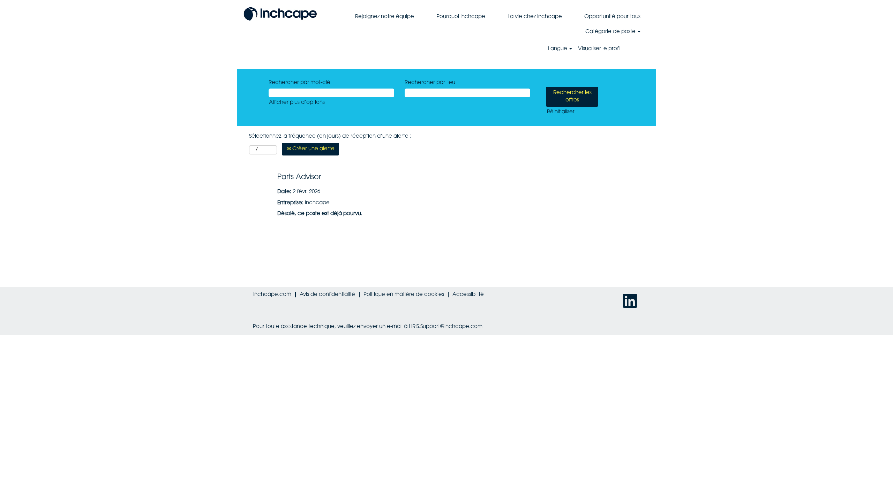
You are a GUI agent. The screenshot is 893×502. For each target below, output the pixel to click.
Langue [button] (558, 49)
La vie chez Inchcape (535, 17)
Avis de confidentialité (327, 294)
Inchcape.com (272, 294)
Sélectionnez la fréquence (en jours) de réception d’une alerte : (330, 136)
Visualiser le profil (599, 49)
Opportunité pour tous (612, 17)
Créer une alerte (313, 149)
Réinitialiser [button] (561, 112)
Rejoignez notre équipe (384, 17)
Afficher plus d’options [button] (297, 102)
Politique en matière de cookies (403, 294)
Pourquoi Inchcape (460, 17)
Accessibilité (468, 294)
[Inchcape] (280, 13)
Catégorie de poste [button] (611, 32)
